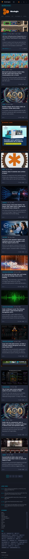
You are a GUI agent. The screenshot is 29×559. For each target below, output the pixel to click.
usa (16, 545)
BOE (18, 538)
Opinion (4, 33)
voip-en (15, 535)
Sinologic (14, 519)
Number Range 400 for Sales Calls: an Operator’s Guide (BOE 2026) (13, 107)
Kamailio (5, 540)
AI (3, 533)
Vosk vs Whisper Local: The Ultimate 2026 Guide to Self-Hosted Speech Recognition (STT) (13, 310)
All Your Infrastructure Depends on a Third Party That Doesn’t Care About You (14, 38)
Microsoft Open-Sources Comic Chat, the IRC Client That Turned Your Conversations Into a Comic (13, 73)
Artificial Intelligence (8, 536)
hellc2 (25, 48)
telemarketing (22, 540)
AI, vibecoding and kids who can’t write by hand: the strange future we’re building (14, 276)
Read (3, 84)
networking (10, 538)
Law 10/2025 (5, 542)
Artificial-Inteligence (8, 272)
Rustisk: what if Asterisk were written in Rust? (13, 172)
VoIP (14, 523)
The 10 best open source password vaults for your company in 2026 (12, 390)
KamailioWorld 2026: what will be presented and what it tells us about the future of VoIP (14, 459)
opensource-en (6, 535)
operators (14, 542)
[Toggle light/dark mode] (24, 2)
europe (19, 536)
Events (4, 454)
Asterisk (10, 533)
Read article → (6, 48)
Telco (4, 104)
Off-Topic (5, 237)
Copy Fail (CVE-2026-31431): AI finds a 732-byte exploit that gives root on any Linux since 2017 (14, 345)
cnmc (22, 535)
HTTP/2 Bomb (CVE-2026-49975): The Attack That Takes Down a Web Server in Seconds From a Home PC (13, 206)
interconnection (14, 547)
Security (5, 202)
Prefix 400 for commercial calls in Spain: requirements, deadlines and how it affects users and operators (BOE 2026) (14, 424)
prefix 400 (23, 542)
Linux (10, 545)
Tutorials (14, 526)
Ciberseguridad (14, 516)
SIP (16, 533)
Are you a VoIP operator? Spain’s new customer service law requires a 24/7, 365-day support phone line (13, 241)
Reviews (14, 513)
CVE (3, 538)
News (4, 69)
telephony (5, 547)
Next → (20, 476)
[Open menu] (14, 2)
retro (4, 545)
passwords (13, 540)
